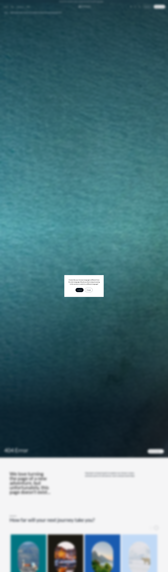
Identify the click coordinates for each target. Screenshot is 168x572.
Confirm (79, 290)
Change (89, 290)
